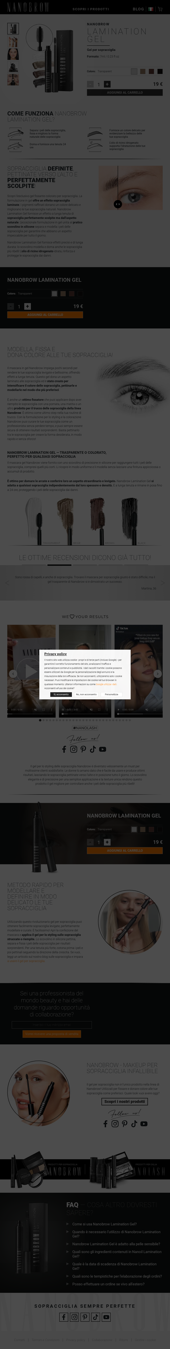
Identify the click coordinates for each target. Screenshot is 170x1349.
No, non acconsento (86, 694)
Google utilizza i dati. (106, 684)
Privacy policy (55, 654)
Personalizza (111, 694)
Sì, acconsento (61, 694)
